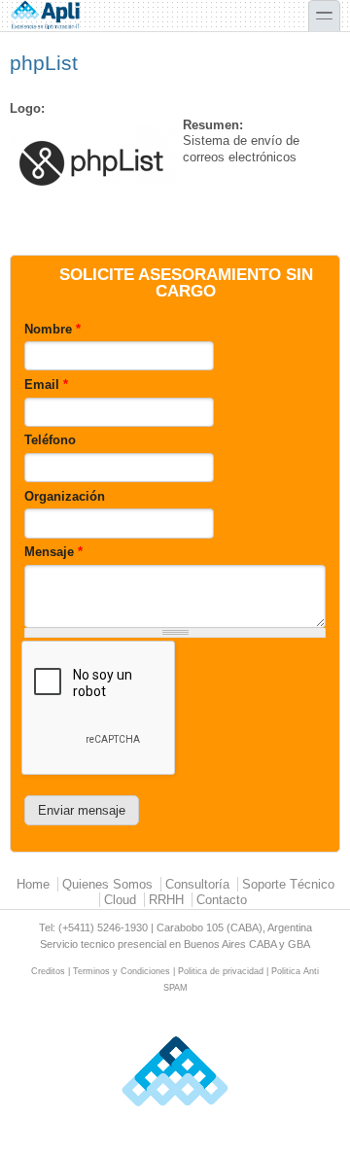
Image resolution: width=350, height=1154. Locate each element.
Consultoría (197, 884)
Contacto (221, 899)
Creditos (48, 971)
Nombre (52, 329)
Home (33, 884)
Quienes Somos (107, 884)
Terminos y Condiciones (121, 971)
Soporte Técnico (288, 884)
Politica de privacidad (220, 971)
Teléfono (50, 440)
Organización (64, 496)
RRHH (166, 899)
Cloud (120, 899)
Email (46, 384)
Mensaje (53, 551)
